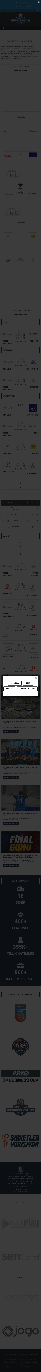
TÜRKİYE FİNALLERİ (27, 689)
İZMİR (28, 683)
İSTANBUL (15, 683)
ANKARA (9, 689)
